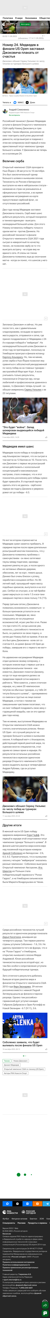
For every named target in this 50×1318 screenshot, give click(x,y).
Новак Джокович (20, 1061)
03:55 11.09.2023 (10, 36)
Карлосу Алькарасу (13, 357)
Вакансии (7, 1234)
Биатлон (33, 1219)
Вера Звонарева (22, 986)
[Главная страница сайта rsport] (15, 24)
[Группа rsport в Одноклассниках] (37, 1203)
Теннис (7, 1061)
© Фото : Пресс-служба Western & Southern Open (20, 96)
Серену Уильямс (33, 389)
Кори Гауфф (33, 835)
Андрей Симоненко (19, 109)
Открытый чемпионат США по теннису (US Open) (24, 1069)
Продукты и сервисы (37, 1223)
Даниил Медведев (11, 1065)
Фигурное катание (19, 1219)
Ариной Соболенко (12, 853)
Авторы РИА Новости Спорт (15, 1073)
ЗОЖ (42, 1219)
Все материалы (14, 115)
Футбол (6, 1219)
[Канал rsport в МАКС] (7, 1203)
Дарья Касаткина (12, 937)
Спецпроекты (9, 1223)
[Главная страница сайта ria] (3, 24)
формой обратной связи (26, 1285)
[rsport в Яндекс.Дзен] (17, 1203)
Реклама (21, 1223)
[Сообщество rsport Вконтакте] (27, 1203)
